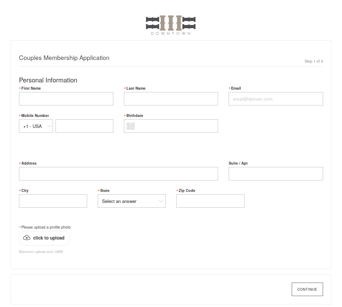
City (25, 190)
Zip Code (187, 190)
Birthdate (134, 115)
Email (236, 88)
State (105, 190)
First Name (31, 88)
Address (29, 163)
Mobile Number (35, 115)
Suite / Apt (238, 163)
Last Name (136, 88)
